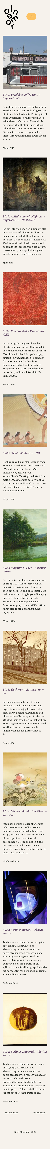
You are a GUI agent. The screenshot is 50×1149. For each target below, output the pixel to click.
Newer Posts (10, 1112)
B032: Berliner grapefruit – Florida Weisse (25, 1053)
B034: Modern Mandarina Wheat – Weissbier (25, 813)
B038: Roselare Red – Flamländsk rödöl (24, 332)
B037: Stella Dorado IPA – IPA (21, 453)
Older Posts (40, 1112)
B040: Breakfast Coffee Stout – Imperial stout (22, 96)
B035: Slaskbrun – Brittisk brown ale (24, 691)
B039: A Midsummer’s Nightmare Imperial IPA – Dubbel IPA (24, 218)
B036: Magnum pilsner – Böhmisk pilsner (24, 569)
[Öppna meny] (45, 16)
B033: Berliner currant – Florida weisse (23, 931)
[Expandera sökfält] (31, 16)
